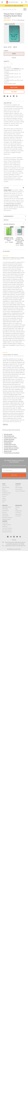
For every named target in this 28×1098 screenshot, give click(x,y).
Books (3, 489)
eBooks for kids (8, 451)
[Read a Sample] (10, 24)
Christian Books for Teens (10, 437)
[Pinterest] (16, 96)
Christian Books (8, 442)
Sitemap (14, 539)
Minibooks (4, 491)
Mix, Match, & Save (7, 530)
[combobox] (14, 9)
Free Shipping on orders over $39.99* (14, 5)
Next (23, 223)
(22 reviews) (14, 20)
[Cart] (26, 2)
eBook (14, 57)
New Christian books (9, 436)
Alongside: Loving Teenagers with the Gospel (8, 239)
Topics (4, 498)
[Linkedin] (13, 96)
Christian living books (9, 439)
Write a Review (21, 20)
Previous (19, 223)
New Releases (5, 487)
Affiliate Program (6, 519)
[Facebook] (4, 96)
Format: (6, 50)
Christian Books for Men (10, 444)
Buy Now (14, 91)
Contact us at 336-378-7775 (18, 545)
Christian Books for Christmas (11, 447)
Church (4, 496)
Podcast (17, 507)
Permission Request (7, 517)
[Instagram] (14, 536)
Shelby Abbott (7, 190)
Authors (4, 485)
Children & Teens (6, 493)
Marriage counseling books (10, 449)
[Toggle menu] (2, 2)
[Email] (7, 96)
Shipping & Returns (7, 531)
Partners (4, 500)
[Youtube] (17, 536)
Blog (16, 509)
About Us (17, 485)
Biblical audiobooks (8, 441)
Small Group (5, 494)
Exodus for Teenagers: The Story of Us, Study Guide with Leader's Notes (19, 240)
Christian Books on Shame (10, 446)
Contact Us (5, 523)
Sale (3, 502)
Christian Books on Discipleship (11, 452)
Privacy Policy (18, 489)
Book (14, 53)
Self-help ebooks (8, 434)
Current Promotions (7, 528)
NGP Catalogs (18, 487)
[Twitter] (10, 96)
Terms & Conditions (20, 491)
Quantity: (6, 61)
